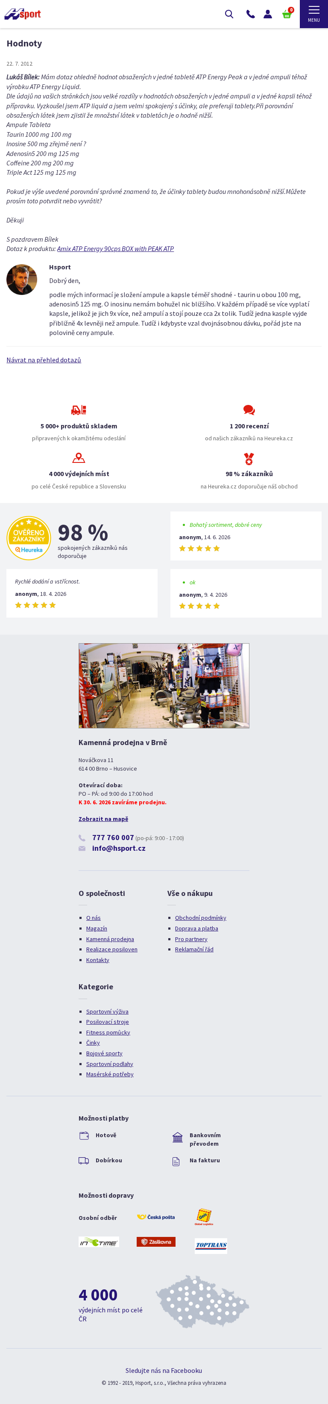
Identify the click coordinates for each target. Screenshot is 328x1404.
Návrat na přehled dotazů (43, 359)
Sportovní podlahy (109, 1064)
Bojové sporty (104, 1053)
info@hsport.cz (119, 848)
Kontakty (97, 960)
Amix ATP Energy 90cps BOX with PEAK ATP (115, 248)
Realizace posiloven (112, 949)
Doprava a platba (196, 928)
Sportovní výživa (107, 1011)
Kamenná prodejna (110, 939)
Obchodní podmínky (200, 918)
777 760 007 (113, 837)
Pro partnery (191, 939)
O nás (93, 918)
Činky (93, 1042)
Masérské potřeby (110, 1074)
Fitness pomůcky (108, 1032)
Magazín (96, 928)
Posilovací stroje (107, 1022)
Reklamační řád (194, 949)
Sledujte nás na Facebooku (164, 1370)
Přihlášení (267, 14)
